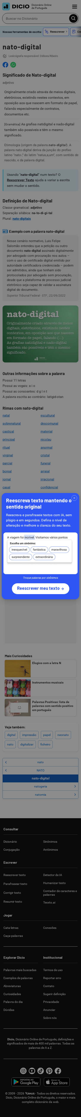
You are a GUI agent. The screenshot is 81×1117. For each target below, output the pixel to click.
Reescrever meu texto (38, 588)
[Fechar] (74, 498)
